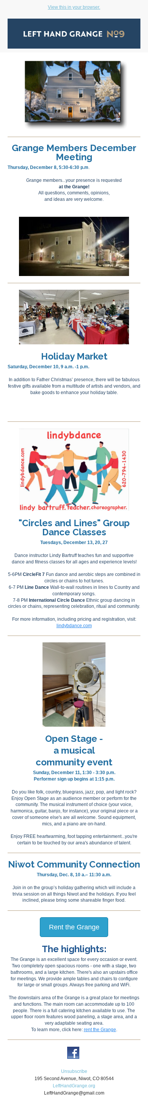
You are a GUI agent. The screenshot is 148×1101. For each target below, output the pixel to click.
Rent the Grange (74, 927)
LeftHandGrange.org (74, 1085)
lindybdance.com (74, 625)
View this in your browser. (74, 7)
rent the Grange (100, 1029)
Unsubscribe (74, 1071)
